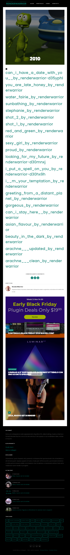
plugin (28, 535)
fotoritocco (48, 528)
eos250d (22, 528)
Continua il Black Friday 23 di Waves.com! (31, 333)
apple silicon (46, 520)
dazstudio (9, 528)
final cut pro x (31, 528)
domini (16, 528)
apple (32, 520)
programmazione (36, 535)
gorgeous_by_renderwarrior (32, 205)
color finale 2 (25, 524)
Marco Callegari (11, 450)
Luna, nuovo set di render (21, 501)
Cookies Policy (53, 550)
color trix (52, 524)
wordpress (45, 539)
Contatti (55, 3)
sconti (14, 539)
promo (45, 535)
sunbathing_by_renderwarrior (34, 103)
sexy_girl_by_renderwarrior (32, 143)
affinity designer (14, 520)
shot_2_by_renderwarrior (30, 117)
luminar (8, 532)
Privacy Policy (44, 550)
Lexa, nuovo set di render (21, 415)
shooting (25, 539)
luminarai (16, 532)
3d (7, 520)
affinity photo (25, 520)
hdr (61, 528)
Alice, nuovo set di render (21, 484)
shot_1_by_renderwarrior (29, 124)
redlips (8, 539)
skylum (32, 539)
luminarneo (41, 532)
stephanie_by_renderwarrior (33, 110)
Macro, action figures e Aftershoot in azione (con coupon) (32, 510)
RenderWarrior (17, 287)
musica (16, 535)
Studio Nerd (9, 447)
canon (8, 524)
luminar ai (24, 532)
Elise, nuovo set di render (20, 476)
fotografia (40, 528)
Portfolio (40, 3)
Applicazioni (12, 369)
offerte (22, 535)
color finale (15, 524)
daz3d (58, 524)
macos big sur (54, 532)
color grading (35, 524)
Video (48, 3)
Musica (11, 330)
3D (9, 412)
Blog (32, 3)
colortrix (44, 524)
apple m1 (38, 520)
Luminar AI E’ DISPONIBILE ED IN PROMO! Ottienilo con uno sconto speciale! (35, 373)
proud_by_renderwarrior (29, 149)
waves (37, 539)
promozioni (52, 535)
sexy (19, 539)
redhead (60, 535)
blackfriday (55, 520)
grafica (56, 528)
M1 (46, 532)
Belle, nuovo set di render (21, 493)
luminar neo (32, 532)
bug (62, 520)
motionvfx (9, 535)
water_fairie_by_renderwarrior (35, 97)
